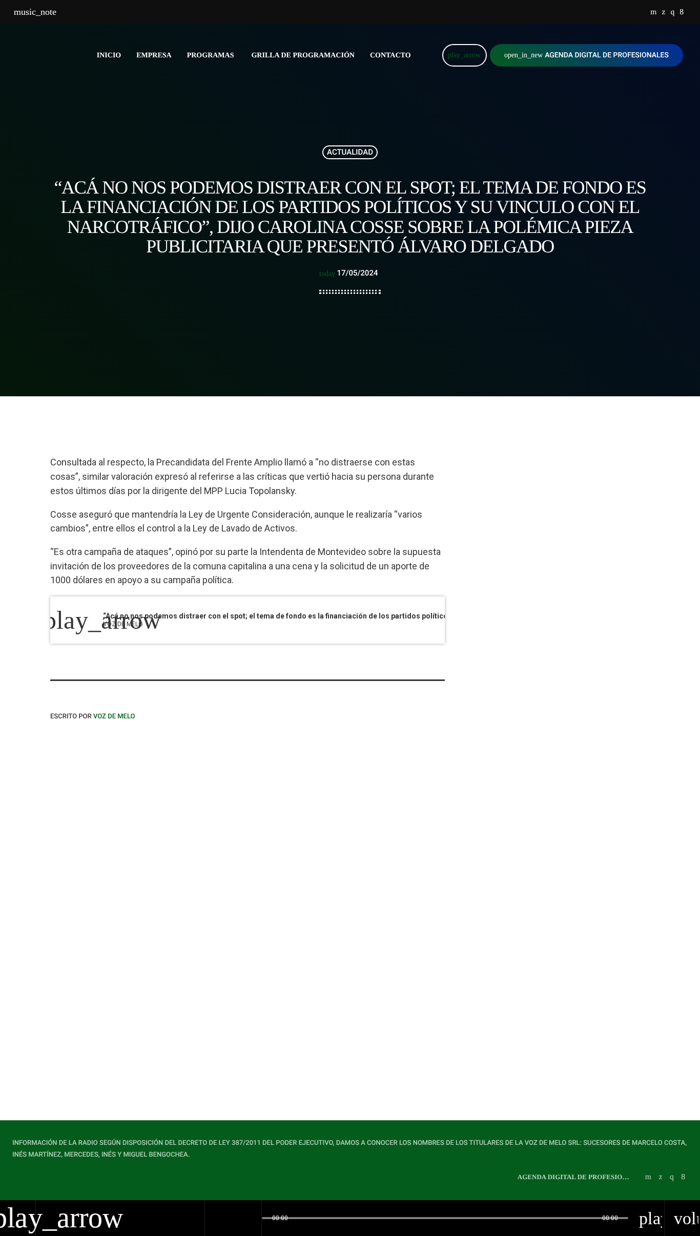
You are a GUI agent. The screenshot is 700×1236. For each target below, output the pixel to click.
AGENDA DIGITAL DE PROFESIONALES (586, 55)
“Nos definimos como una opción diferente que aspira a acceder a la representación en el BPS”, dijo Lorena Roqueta (140, 983)
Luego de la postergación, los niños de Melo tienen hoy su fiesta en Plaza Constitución (572, 659)
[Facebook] (682, 12)
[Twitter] (663, 12)
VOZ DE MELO (114, 716)
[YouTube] (653, 12)
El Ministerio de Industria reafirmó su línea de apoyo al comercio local (572, 554)
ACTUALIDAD (350, 152)
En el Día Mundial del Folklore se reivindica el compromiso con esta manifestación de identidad (578, 606)
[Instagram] (672, 12)
